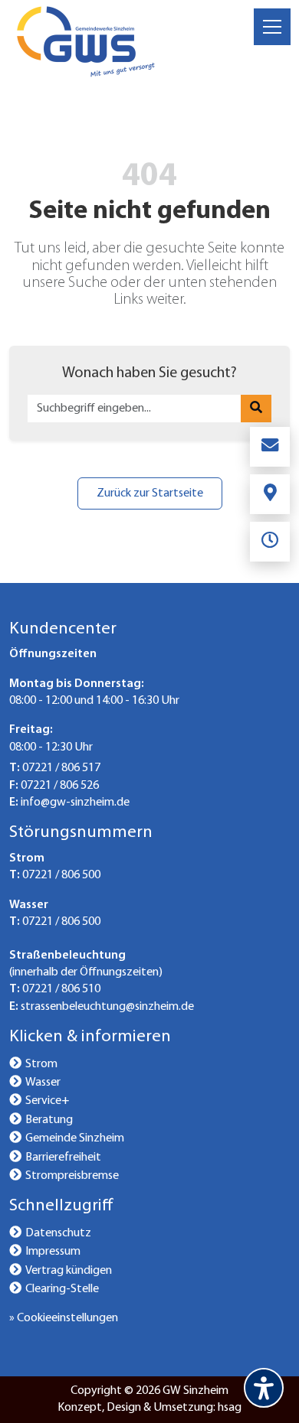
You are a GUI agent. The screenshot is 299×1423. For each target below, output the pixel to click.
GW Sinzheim (195, 1391)
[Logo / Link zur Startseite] (86, 41)
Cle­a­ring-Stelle (62, 1289)
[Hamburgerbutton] (272, 27)
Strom (41, 1064)
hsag (230, 1408)
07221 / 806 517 (61, 768)
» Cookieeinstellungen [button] (63, 1318)
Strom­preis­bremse (72, 1176)
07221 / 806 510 (61, 989)
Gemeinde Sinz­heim (74, 1138)
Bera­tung (49, 1120)
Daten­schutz (58, 1233)
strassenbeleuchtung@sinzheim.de (107, 1007)
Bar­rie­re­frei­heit (63, 1157)
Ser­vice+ (47, 1101)
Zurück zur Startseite (150, 493)
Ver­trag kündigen (68, 1271)
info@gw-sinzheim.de (75, 802)
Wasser (43, 1082)
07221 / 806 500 (61, 875)
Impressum (52, 1252)
